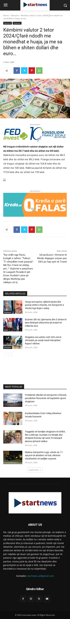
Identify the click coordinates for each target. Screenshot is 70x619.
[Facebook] (17, 70)
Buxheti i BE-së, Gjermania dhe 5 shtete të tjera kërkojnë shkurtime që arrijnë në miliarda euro (45, 322)
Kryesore (17, 23)
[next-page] (10, 354)
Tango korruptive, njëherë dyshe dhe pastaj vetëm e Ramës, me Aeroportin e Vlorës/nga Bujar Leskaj (44, 305)
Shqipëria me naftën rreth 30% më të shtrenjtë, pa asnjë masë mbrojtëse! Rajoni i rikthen (43, 340)
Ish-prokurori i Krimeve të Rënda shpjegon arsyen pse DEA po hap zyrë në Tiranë (52, 258)
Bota (6, 330)
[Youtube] (47, 599)
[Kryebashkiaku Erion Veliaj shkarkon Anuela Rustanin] (12, 418)
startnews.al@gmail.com (40, 575)
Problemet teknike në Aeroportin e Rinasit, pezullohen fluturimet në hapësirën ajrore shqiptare (46, 398)
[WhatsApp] (39, 70)
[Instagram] (31, 599)
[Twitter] (24, 70)
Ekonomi (15, 15)
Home (6, 15)
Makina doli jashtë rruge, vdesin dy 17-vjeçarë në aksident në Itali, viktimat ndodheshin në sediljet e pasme (44, 455)
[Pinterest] (31, 70)
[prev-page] (5, 354)
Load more (34, 469)
